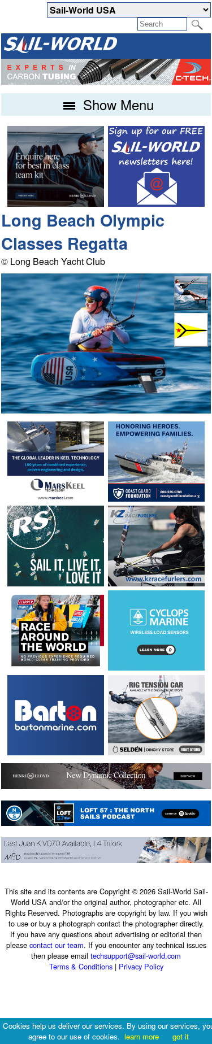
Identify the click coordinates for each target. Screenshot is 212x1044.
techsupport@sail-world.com (135, 955)
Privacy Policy (141, 966)
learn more (141, 1036)
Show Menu (116, 104)
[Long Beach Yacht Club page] (191, 343)
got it (180, 1036)
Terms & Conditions (81, 966)
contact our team (56, 944)
